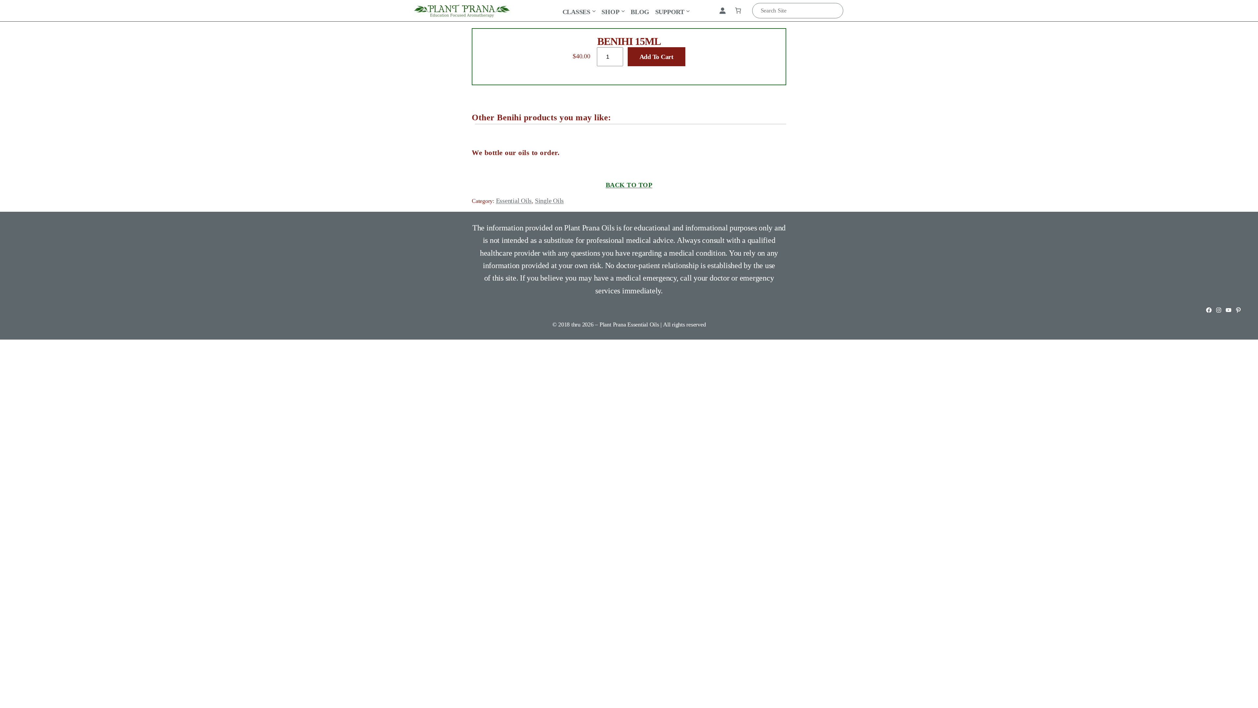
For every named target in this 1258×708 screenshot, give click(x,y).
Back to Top (629, 184)
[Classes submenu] (594, 10)
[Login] (722, 10)
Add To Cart (656, 56)
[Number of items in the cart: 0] (738, 10)
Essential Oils (514, 200)
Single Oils (549, 200)
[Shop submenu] (623, 10)
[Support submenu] (688, 10)
